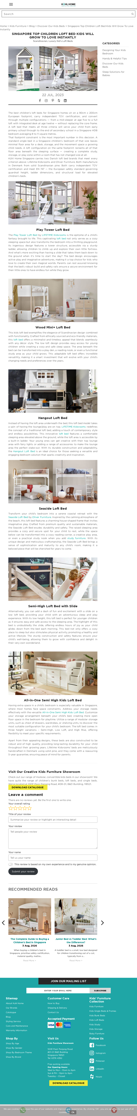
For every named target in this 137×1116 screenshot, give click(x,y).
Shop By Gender (14, 1051)
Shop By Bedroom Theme (19, 1056)
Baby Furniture (96, 1037)
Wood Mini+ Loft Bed (52, 327)
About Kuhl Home (15, 1007)
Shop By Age (12, 1047)
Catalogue (11, 1016)
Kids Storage (95, 1032)
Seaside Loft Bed (53, 508)
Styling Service (13, 1025)
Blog (32, 26)
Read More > (29, 960)
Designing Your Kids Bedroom (114, 52)
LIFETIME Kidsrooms (54, 235)
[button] (5, 924)
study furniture (76, 538)
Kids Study (94, 1028)
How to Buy (53, 1007)
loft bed (61, 238)
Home (3, 26)
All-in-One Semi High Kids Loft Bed (53, 700)
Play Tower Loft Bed (53, 229)
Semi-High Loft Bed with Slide (53, 606)
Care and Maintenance (17, 1029)
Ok (73, 1112)
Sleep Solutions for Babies (113, 73)
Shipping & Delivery (57, 1011)
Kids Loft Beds (96, 1023)
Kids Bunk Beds (97, 1019)
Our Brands (11, 1011)
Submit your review (23, 871)
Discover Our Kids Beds (51, 26)
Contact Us (53, 1016)
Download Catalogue (28, 787)
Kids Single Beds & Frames (102, 1014)
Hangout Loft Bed (52, 418)
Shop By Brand (13, 1060)
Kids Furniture (18, 26)
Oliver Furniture (41, 517)
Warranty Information (16, 1034)
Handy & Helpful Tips (114, 58)
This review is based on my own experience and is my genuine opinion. (55, 864)
